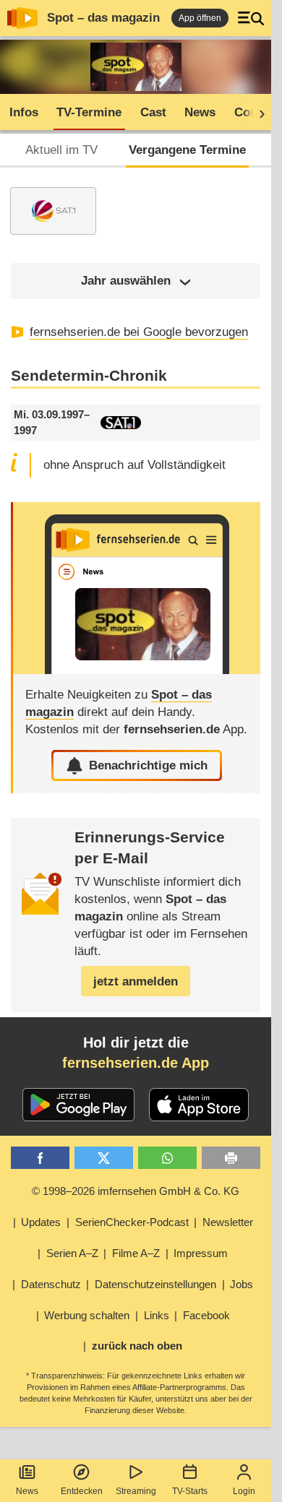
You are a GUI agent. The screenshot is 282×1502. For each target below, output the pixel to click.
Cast (153, 112)
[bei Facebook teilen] (40, 1158)
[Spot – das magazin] (136, 588)
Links (156, 1315)
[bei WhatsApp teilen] (167, 1158)
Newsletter (227, 1222)
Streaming (136, 1491)
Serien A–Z (72, 1253)
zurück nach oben (137, 1345)
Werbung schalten (86, 1315)
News (27, 1491)
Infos (23, 112)
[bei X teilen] (103, 1158)
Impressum (201, 1253)
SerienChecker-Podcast (132, 1222)
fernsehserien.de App (135, 1063)
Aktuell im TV (61, 150)
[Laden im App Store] (199, 1104)
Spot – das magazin (103, 18)
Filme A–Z (136, 1253)
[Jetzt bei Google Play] (78, 1104)
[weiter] (257, 112)
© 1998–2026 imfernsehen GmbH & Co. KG (135, 1191)
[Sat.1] (53, 211)
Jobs (241, 1284)
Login (244, 1491)
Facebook (206, 1315)
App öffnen (200, 18)
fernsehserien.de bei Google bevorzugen (139, 332)
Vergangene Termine (187, 150)
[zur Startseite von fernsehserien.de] (22, 18)
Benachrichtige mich (148, 765)
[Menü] (251, 18)
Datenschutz (51, 1284)
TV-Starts (190, 1491)
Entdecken (82, 1491)
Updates (41, 1222)
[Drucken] (231, 1158)
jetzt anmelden (135, 981)
